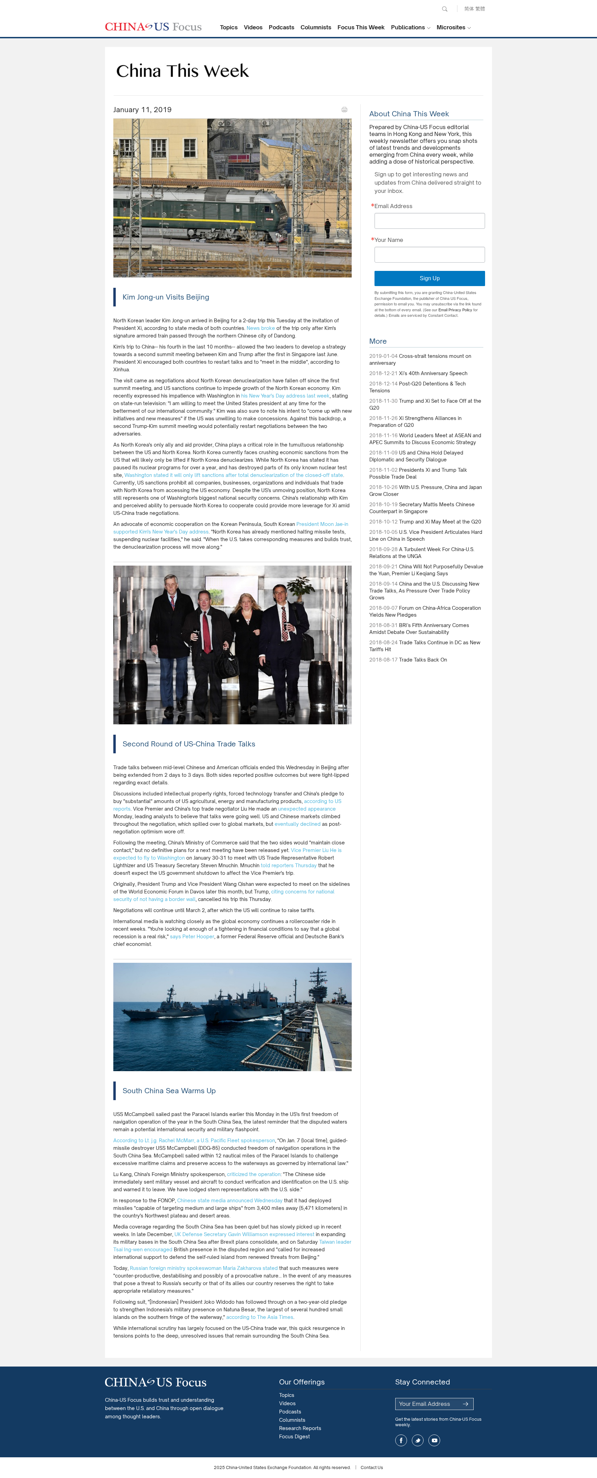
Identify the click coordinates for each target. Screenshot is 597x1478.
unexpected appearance (306, 809)
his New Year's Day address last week (285, 396)
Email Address (394, 206)
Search (444, 9)
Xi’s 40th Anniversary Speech (433, 373)
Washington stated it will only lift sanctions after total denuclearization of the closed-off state (233, 475)
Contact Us (372, 1467)
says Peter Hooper (192, 936)
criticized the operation (254, 1174)
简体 (469, 8)
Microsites (451, 27)
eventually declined (298, 824)
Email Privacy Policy (455, 309)
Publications (408, 27)
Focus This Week (361, 27)
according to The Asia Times (259, 1317)
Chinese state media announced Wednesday (230, 1200)
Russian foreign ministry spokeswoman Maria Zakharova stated (204, 1268)
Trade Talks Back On (423, 660)
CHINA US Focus (153, 26)
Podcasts (281, 27)
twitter (418, 1440)
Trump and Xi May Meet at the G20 (440, 522)
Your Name (389, 240)
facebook (401, 1440)
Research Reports (300, 1428)
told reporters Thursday (289, 865)
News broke (261, 328)
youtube (434, 1440)
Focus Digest (294, 1436)
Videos (253, 27)
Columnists (316, 27)
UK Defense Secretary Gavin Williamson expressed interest (244, 1234)
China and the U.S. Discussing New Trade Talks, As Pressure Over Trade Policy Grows (424, 590)
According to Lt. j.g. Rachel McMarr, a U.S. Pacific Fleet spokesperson (194, 1140)
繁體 (480, 8)
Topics (229, 27)
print (344, 109)
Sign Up (430, 278)
